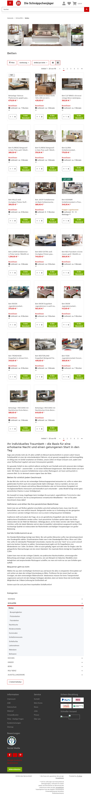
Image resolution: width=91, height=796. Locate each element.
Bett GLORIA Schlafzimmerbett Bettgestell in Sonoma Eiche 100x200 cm (70, 149)
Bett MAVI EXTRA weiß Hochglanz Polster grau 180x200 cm (43, 253)
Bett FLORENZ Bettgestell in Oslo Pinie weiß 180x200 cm (45, 149)
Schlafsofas (13, 641)
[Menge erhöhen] (15, 116)
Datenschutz (11, 707)
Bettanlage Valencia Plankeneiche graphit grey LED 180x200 (17, 97)
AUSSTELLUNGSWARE (16, 675)
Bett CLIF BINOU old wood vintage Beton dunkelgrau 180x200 (71, 97)
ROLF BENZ (12, 671)
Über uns (37, 719)
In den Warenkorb (26, 117)
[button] (63, 3)
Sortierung (23, 63)
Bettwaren (12, 654)
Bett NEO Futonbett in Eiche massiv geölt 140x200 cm (72, 253)
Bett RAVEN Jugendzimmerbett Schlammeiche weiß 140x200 (15, 305)
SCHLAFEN (12, 603)
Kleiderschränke (15, 629)
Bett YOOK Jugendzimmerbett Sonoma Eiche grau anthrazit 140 (72, 357)
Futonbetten (18, 498)
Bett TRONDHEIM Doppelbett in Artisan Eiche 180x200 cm (18, 357)
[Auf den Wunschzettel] (26, 76)
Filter (13, 63)
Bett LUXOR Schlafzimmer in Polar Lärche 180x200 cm (18, 253)
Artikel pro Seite (39, 63)
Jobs (36, 711)
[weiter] (82, 69)
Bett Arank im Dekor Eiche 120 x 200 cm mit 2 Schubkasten (45, 97)
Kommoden (13, 633)
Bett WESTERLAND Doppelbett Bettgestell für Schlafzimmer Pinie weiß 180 (44, 357)
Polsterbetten (72, 495)
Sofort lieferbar (16, 682)
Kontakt (37, 699)
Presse (36, 715)
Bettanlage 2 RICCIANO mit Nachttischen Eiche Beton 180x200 (45, 409)
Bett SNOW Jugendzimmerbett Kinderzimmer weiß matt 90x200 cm (71, 305)
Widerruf (10, 711)
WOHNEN (11, 599)
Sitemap (10, 727)
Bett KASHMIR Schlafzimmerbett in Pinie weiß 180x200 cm (71, 201)
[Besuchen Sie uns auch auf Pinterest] (20, 755)
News (36, 707)
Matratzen (34, 513)
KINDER (11, 662)
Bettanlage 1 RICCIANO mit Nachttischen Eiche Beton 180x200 (18, 409)
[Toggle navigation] (10, 2)
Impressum (11, 699)
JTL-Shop (79, 776)
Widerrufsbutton (14, 769)
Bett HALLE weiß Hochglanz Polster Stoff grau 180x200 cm (17, 201)
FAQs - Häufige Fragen (15, 719)
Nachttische (13, 625)
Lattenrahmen (12, 513)
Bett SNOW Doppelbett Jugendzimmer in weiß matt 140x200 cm (45, 305)
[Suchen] (86, 9)
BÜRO (10, 666)
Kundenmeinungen (14, 723)
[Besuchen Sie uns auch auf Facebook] (9, 755)
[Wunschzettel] (69, 3)
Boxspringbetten (16, 612)
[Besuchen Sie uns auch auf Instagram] (15, 755)
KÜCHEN (11, 658)
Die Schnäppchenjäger (39, 3)
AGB (8, 703)
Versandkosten (12, 715)
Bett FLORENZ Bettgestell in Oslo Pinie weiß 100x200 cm (18, 149)
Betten (11, 608)
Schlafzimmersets (15, 637)
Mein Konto (38, 703)
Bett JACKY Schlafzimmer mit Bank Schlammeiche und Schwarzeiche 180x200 (45, 201)
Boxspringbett (50, 495)
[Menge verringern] (10, 116)
